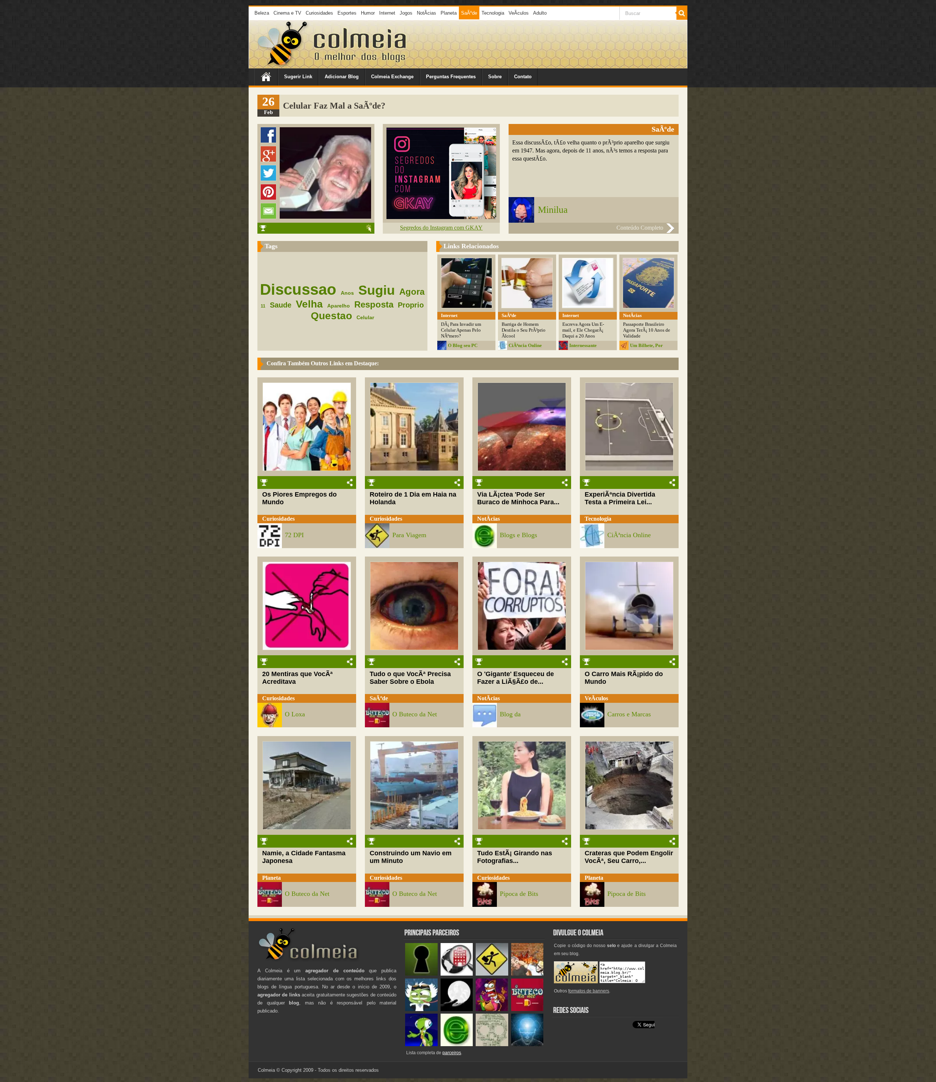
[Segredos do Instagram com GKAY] (441, 217)
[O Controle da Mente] (527, 1044)
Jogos (406, 13)
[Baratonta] (492, 1009)
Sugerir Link (298, 76)
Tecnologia (493, 13)
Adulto (540, 13)
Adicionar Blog (342, 76)
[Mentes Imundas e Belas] (457, 1009)
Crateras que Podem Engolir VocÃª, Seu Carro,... (629, 856)
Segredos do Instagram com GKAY (441, 228)
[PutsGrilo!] (421, 1044)
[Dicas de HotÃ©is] (457, 974)
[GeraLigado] (421, 1009)
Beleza (261, 13)
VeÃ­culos (519, 13)
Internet (387, 13)
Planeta (449, 13)
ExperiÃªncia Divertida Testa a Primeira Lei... (620, 498)
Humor (368, 13)
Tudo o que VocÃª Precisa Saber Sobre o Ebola (410, 677)
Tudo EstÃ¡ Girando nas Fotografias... (514, 856)
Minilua (553, 209)
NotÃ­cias (426, 13)
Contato (523, 76)
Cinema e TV (287, 13)
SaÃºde (469, 13)
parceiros (451, 1052)
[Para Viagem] (492, 974)
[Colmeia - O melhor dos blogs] (283, 66)
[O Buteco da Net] (527, 1009)
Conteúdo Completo (639, 228)
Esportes (346, 13)
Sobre (495, 76)
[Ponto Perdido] (421, 974)
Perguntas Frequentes (451, 76)
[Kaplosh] (527, 974)
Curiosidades (319, 13)
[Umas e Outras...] (492, 1044)
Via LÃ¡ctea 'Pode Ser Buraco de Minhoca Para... (518, 498)
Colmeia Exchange (392, 76)
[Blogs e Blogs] (457, 1044)
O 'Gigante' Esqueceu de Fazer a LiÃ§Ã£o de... (515, 677)
